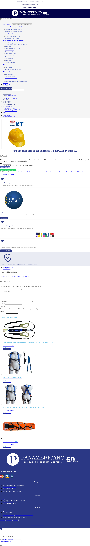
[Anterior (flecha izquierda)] (0, 545)
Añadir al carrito (5, 167)
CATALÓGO (5, 99)
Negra (23, 276)
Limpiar (12, 164)
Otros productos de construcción (37, 172)
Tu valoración (4, 301)
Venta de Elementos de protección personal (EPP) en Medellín (71, 172)
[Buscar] (0, 20)
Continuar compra (6, 541)
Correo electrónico (5, 306)
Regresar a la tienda (8, 539)
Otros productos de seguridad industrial (14, 34)
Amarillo (5, 276)
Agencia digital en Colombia (37, 525)
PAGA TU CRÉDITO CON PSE (9, 104)
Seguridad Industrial (10, 95)
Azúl (9, 276)
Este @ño (2, 314)
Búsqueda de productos (6, 18)
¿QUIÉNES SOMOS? (7, 101)
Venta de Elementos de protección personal (13, 40)
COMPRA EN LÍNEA (7, 94)
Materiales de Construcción (10, 65)
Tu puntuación (4, 291)
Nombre (2, 303)
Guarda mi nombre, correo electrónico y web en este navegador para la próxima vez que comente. (26, 309)
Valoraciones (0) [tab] (7, 269)
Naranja (19, 276)
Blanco (12, 276)
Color (1, 164)
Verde (29, 276)
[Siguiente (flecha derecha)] (1, 545)
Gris (15, 276)
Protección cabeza (50, 172)
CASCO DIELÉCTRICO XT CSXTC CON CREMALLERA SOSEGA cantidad (16, 165)
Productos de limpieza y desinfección (13, 27)
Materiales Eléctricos (8, 72)
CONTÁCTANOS (6, 102)
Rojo (26, 276)
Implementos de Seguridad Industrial (19, 172)
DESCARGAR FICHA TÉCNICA (7, 174)
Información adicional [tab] (8, 267)
